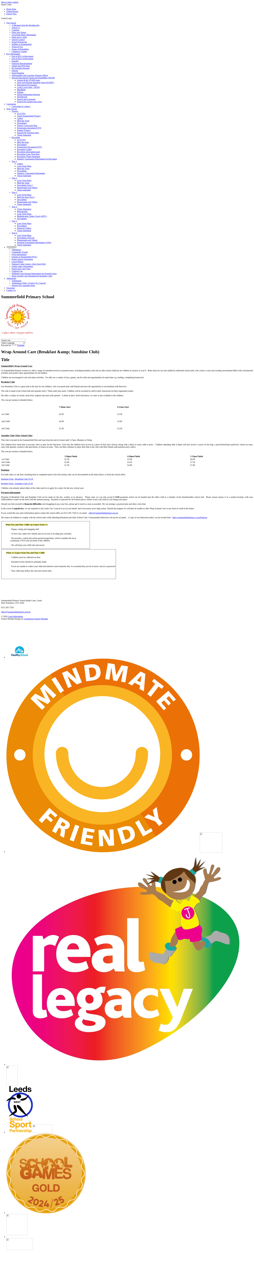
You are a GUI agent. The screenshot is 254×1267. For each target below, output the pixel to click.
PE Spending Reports (21, 68)
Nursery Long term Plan (27, 125)
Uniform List (17, 271)
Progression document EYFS (29, 128)
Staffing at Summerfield (21, 44)
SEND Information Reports (28, 94)
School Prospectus (19, 42)
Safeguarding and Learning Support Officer (30, 75)
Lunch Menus (17, 262)
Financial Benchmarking (22, 63)
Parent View (11, 14)
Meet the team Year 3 (26, 197)
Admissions (11, 278)
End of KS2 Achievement (22, 59)
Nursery (15, 111)
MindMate (21, 90)
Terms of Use (17, 47)
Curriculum (11, 104)
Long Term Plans (24, 166)
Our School (11, 23)
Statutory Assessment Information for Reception (37, 159)
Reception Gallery (24, 149)
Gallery (20, 118)
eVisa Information (19, 254)
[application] (127, 632)
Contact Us (11, 290)
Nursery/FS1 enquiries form (23, 285)
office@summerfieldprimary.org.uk (103, 513)
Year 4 (14, 207)
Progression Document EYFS (29, 147)
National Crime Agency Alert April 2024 (29, 264)
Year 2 (14, 178)
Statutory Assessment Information (31, 173)
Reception (16, 137)
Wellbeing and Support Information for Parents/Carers (34, 273)
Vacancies (10, 288)
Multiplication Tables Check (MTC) (32, 216)
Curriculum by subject (21, 106)
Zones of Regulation (20, 49)
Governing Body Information (24, 35)
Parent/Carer (11, 247)
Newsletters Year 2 (25, 185)
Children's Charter (19, 51)
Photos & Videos (24, 228)
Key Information (13, 54)
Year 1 (14, 161)
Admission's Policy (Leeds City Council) (29, 283)
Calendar (15, 30)
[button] (12, 18)
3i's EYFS (21, 113)
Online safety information (22, 266)
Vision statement (24, 190)
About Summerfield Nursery (29, 116)
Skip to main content (9, 2)
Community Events (20, 252)
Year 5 (14, 221)
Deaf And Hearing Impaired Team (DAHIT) (35, 82)
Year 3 (14, 192)
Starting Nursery (24, 130)
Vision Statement (24, 135)
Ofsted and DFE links (21, 66)
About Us (16, 28)
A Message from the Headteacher (25, 25)
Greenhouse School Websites (36, 619)
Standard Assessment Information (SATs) (34, 242)
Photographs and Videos (27, 187)
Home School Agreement (22, 259)
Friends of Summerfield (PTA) (24, 257)
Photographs (22, 211)
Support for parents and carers (29, 102)
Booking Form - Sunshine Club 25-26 (17, 483)
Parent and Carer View (21, 269)
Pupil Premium (18, 73)
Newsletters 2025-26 (25, 238)
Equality (15, 61)
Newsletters (22, 123)
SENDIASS (22, 97)
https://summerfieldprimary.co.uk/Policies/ (189, 517)
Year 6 (14, 233)
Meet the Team (23, 121)
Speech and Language (26, 99)
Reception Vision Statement (28, 156)
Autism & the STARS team (28, 80)
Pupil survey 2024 (19, 37)
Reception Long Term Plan (28, 154)
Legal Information (15, 616)
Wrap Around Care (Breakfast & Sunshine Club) (32, 276)
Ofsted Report (12, 11)
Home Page (11, 9)
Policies (15, 71)
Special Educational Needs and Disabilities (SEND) (33, 78)
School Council (18, 39)
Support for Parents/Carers (28, 133)
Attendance (16, 250)
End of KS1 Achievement (22, 56)
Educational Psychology (27, 85)
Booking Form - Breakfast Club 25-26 (17, 479)
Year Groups (11, 109)
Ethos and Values (19, 32)
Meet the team (23, 142)
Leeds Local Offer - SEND (28, 87)
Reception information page (28, 152)
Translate (20, 345)
